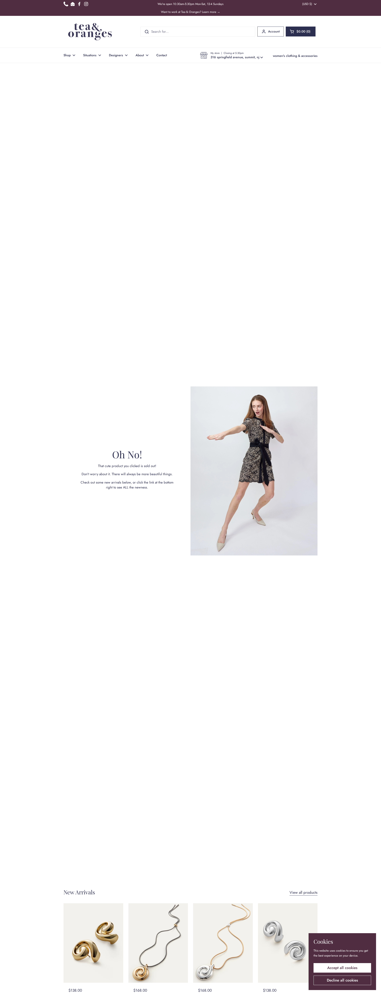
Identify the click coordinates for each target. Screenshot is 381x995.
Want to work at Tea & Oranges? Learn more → (190, 11)
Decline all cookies (342, 980)
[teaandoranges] (90, 32)
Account (274, 31)
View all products (304, 892)
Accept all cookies (342, 967)
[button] (301, 31)
